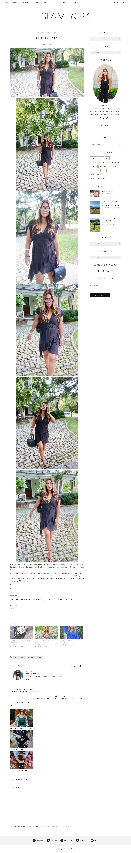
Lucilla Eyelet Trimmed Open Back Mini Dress (111, 220)
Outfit (23, 657)
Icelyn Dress (107, 191)
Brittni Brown (32, 674)
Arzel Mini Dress (66, 640)
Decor (35, 3)
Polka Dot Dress (16, 750)
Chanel (35, 567)
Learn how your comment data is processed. (54, 826)
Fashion (25, 3)
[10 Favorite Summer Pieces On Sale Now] (21, 632)
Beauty (93, 158)
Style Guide (113, 166)
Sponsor (65, 3)
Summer (39, 657)
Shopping (103, 166)
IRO (16, 564)
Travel (104, 170)
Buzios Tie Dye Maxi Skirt (19, 771)
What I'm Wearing (47, 33)
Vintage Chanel (78, 564)
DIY (107, 158)
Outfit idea (31, 657)
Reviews (93, 166)
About (15, 3)
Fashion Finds (95, 162)
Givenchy (22, 567)
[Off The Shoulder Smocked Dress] (46, 632)
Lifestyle (106, 162)
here (34, 564)
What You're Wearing (98, 178)
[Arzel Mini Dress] (71, 632)
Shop (44, 3)
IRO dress (27, 573)
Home (6, 3)
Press (75, 3)
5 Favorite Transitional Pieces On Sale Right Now (59, 699)
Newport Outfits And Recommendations (110, 203)
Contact (54, 3)
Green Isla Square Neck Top (21, 729)
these (62, 564)
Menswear (115, 162)
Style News (94, 170)
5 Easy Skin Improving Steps (25, 692)
